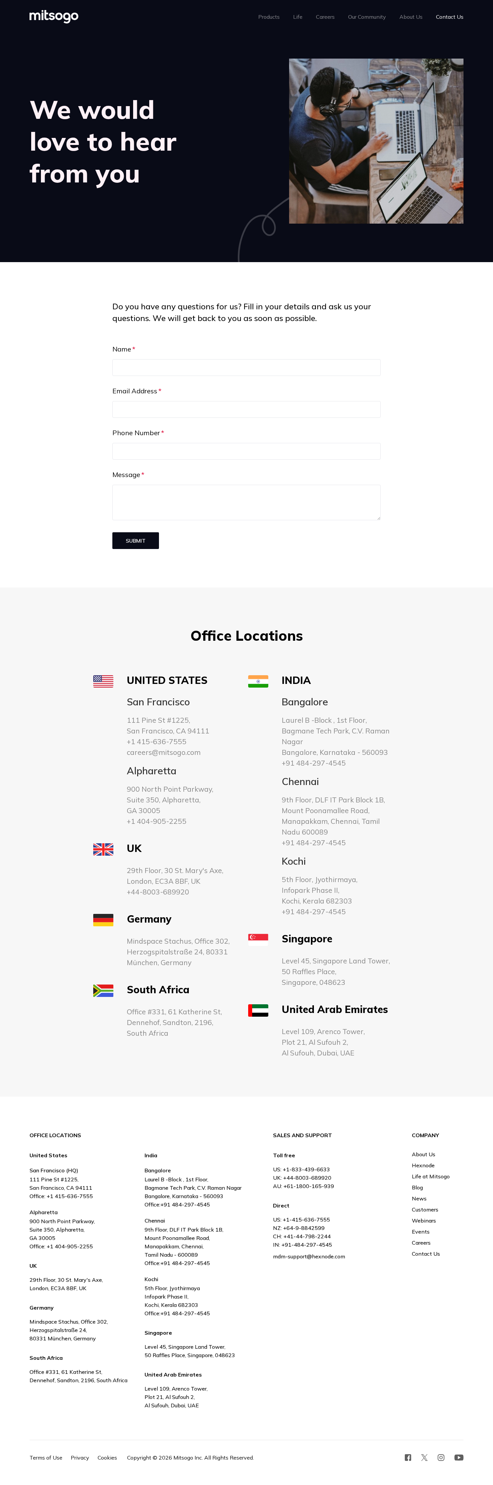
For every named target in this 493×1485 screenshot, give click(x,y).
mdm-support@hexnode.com (309, 1256)
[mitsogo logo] (54, 16)
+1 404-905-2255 (156, 821)
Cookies (107, 1457)
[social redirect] (408, 1457)
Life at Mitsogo (431, 1176)
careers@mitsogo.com (164, 752)
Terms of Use (46, 1457)
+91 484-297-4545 (314, 763)
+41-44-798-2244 (307, 1236)
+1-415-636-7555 (306, 1219)
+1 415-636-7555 (156, 741)
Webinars (424, 1220)
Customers (425, 1209)
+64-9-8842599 (304, 1228)
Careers (421, 1242)
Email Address (134, 391)
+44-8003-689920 (158, 891)
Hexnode (423, 1165)
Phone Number (136, 432)
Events (421, 1231)
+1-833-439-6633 (306, 1169)
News (419, 1198)
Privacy (80, 1457)
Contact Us (426, 1253)
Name (121, 349)
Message (126, 474)
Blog (417, 1187)
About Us (423, 1154)
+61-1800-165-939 (308, 1186)
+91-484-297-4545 (306, 1244)
